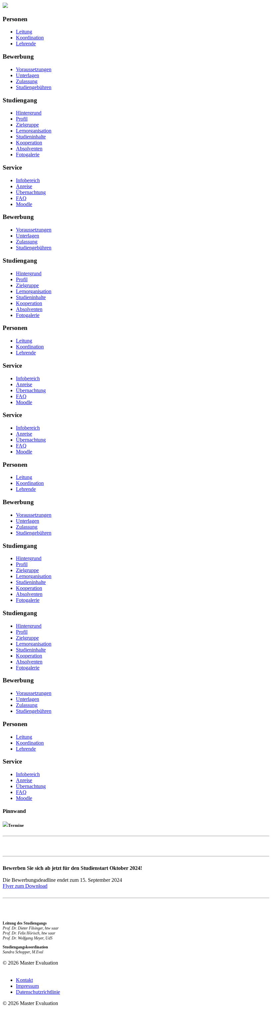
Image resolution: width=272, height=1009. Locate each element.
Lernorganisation (33, 130)
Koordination (30, 37)
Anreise (24, 186)
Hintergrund (28, 113)
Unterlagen (27, 75)
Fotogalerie (27, 154)
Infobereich (28, 180)
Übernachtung (31, 192)
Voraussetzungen (33, 69)
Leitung (24, 31)
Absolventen (29, 148)
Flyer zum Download (25, 886)
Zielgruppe (27, 125)
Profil (22, 119)
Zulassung (26, 81)
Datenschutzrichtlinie (38, 992)
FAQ (21, 198)
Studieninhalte (31, 136)
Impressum (27, 986)
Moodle (24, 204)
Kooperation (29, 142)
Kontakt (24, 980)
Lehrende (26, 43)
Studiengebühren (33, 87)
